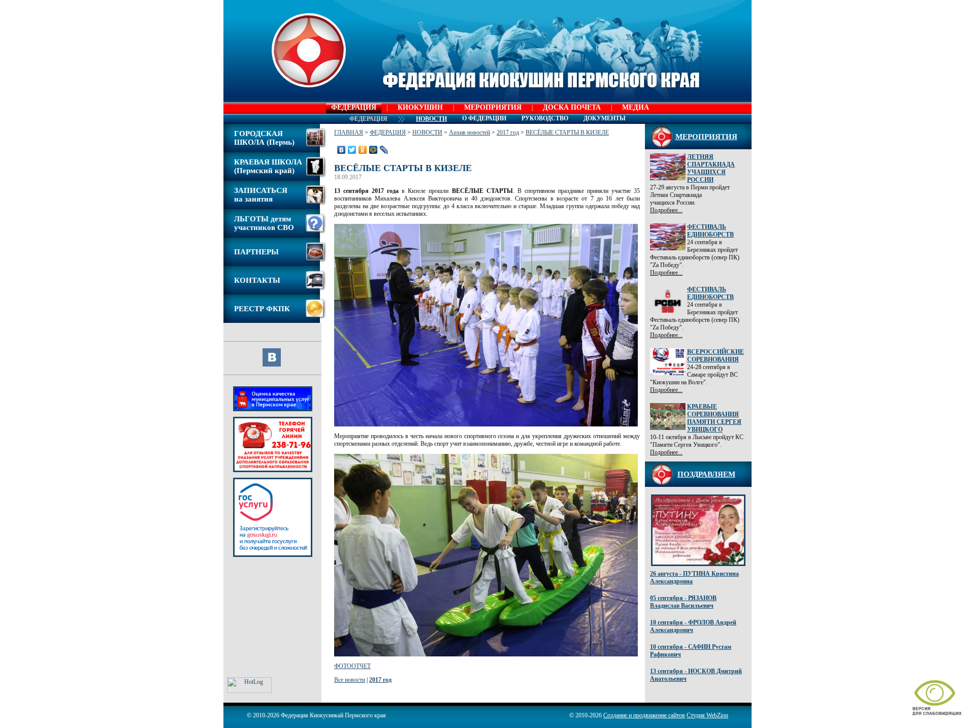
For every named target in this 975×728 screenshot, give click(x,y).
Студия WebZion (707, 715)
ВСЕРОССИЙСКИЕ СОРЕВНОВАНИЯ (715, 355)
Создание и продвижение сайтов (644, 715)
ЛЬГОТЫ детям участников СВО (264, 223)
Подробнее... (666, 210)
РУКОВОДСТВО (545, 118)
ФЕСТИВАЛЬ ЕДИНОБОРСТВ (710, 230)
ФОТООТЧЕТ (352, 666)
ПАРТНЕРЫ (256, 252)
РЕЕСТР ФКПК (262, 309)
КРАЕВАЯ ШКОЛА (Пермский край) (268, 166)
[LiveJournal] (384, 149)
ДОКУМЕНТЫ (604, 118)
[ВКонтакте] (341, 149)
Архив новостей (469, 132)
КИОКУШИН (420, 107)
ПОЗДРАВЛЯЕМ (706, 474)
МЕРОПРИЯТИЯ (493, 107)
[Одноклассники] (363, 149)
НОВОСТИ (427, 132)
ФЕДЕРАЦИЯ (353, 107)
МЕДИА (635, 107)
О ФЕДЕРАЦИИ (484, 118)
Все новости (349, 679)
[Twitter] (352, 149)
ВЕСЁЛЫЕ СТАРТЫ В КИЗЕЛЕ (567, 132)
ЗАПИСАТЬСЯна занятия (260, 194)
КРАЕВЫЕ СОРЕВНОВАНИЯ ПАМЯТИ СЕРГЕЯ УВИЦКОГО (714, 418)
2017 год (508, 132)
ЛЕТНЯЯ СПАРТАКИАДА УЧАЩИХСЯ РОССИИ (711, 168)
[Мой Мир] (373, 149)
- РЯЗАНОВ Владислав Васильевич (683, 601)
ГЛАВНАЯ (348, 132)
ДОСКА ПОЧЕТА (572, 107)
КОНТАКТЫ (257, 280)
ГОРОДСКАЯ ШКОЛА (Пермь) (264, 137)
